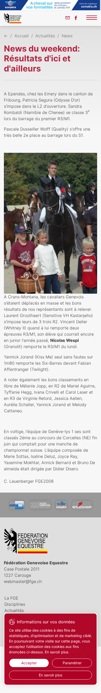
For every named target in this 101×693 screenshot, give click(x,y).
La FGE (11, 598)
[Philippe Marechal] (40, 505)
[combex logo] (16, 505)
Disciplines (14, 604)
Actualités (45, 35)
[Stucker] (82, 505)
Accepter (29, 663)
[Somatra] (61, 505)
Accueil (22, 35)
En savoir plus (50, 675)
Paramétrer (72, 663)
